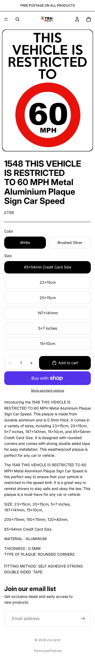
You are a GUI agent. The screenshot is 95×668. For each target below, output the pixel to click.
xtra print (53, 640)
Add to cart (68, 363)
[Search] (17, 19)
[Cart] (88, 19)
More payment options (47, 390)
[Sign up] (82, 618)
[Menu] (6, 19)
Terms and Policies (48, 651)
